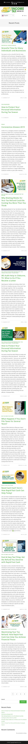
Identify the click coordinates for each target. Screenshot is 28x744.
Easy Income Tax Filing (7, 194)
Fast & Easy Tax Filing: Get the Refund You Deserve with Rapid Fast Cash (13, 559)
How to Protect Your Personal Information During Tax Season (11, 109)
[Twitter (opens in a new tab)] (12, 4)
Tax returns (15, 273)
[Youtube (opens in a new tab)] (16, 4)
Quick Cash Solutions (7, 485)
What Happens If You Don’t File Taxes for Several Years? (13, 421)
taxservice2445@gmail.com (18, 2)
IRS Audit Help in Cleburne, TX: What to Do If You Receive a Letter (13, 278)
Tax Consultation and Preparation (10, 271)
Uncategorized (5, 104)
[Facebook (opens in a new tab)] (14, 4)
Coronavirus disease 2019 (13, 127)
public (3, 124)
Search (3, 699)
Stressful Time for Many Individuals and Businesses (13, 49)
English (6, 15)
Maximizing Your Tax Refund (9, 629)
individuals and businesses (8, 45)
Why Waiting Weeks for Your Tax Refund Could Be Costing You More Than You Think (13, 202)
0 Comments (6, 117)
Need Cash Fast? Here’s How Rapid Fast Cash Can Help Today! (12, 490)
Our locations (7, 2)
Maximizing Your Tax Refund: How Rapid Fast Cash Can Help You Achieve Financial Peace (13, 636)
